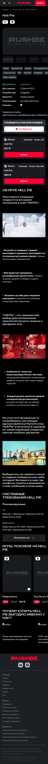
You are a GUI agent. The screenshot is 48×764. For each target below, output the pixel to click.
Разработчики (7, 688)
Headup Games (27, 96)
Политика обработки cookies (13, 733)
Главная (5, 9)
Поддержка (6, 704)
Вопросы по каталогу (10, 714)
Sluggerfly (25, 92)
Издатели (6, 685)
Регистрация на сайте (10, 718)
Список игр (17, 9)
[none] (9, 3)
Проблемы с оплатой (10, 711)
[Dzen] (27, 665)
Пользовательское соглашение (14, 730)
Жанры (5, 692)
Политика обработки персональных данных (19, 737)
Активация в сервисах (10, 721)
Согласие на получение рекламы (15, 740)
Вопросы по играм (9, 707)
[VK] (20, 665)
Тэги (4, 695)
